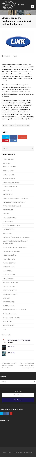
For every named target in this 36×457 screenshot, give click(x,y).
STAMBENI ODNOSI (9, 306)
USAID (12, 125)
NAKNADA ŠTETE (8, 271)
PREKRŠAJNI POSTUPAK (10, 282)
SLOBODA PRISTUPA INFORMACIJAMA (14, 310)
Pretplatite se (18, 400)
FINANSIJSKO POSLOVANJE (11, 182)
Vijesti (15, 56)
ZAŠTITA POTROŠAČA (9, 314)
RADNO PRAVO (7, 233)
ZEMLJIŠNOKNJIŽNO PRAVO (11, 225)
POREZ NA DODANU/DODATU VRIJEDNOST (16, 198)
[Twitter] (1, 413)
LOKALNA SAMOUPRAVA (10, 294)
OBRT (5, 329)
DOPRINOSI (6, 163)
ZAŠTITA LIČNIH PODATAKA (11, 317)
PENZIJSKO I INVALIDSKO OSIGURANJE (15, 247)
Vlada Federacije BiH (23, 125)
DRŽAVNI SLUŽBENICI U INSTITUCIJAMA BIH (16, 237)
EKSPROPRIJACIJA (8, 267)
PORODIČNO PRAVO (9, 259)
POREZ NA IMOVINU (9, 175)
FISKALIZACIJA (7, 190)
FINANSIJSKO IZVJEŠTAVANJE (12, 206)
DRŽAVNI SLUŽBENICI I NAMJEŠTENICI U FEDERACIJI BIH (15, 242)
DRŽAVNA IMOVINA (8, 229)
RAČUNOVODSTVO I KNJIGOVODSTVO (14, 202)
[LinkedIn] (7, 413)
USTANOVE (6, 298)
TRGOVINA (6, 214)
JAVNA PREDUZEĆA (9, 302)
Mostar (5, 125)
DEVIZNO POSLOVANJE (10, 186)
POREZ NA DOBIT (8, 171)
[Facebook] (4, 413)
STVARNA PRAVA (8, 221)
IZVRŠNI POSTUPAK (9, 274)
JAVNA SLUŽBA (7, 321)
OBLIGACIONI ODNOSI (9, 218)
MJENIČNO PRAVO (8, 278)
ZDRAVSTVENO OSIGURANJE (11, 251)
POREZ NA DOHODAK (9, 167)
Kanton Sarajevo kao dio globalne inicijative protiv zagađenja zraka (26, 365)
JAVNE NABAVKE (8, 210)
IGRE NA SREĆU (7, 194)
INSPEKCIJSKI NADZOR (10, 290)
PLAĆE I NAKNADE (8, 159)
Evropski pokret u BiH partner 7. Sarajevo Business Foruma (9, 365)
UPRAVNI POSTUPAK (9, 286)
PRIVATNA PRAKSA (8, 325)
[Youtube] (11, 413)
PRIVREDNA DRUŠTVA (9, 255)
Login (22, 4)
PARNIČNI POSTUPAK (9, 263)
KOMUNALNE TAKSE (9, 179)
